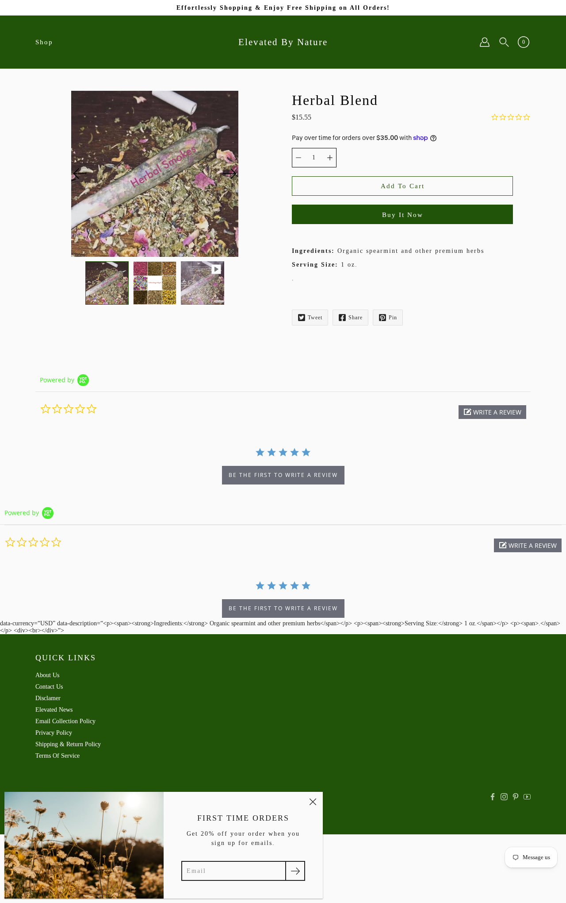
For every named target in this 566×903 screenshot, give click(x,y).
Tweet (315, 317)
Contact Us (49, 686)
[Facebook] (492, 796)
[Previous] (80, 173)
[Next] (229, 173)
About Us (47, 675)
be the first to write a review (283, 475)
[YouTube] (527, 796)
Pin (393, 317)
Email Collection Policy (65, 721)
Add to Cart (402, 186)
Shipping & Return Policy (68, 744)
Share (355, 317)
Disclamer (48, 698)
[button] (492, 412)
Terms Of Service (57, 755)
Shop (44, 42)
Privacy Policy (53, 732)
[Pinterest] (515, 796)
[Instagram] (504, 796)
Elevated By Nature (283, 42)
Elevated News (54, 709)
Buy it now (402, 214)
